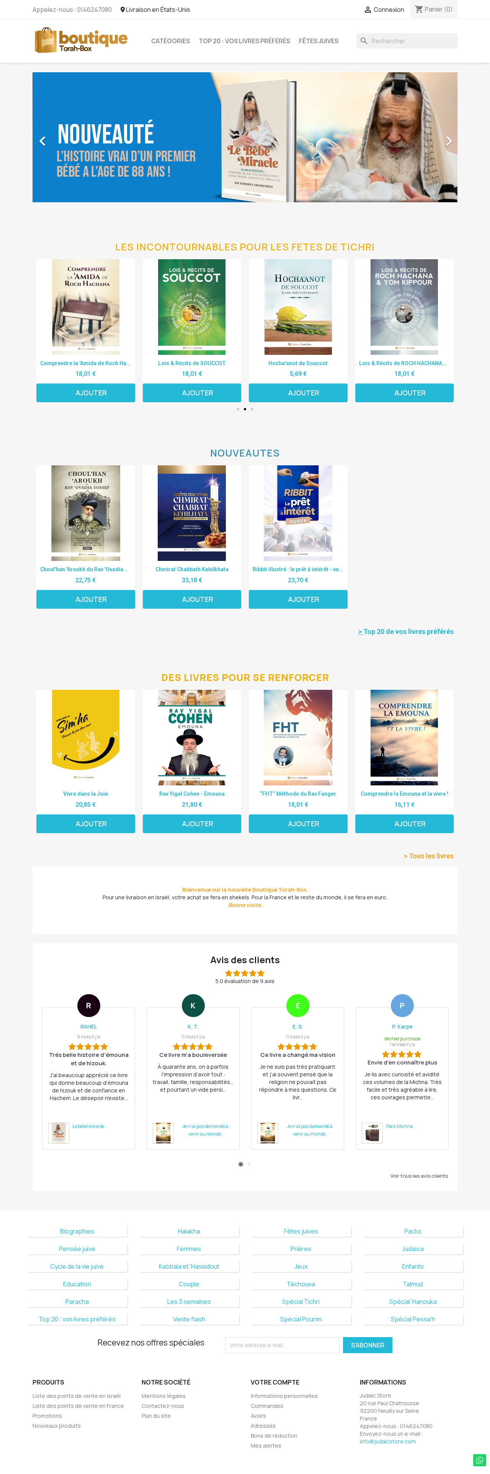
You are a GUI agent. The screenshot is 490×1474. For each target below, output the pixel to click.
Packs (412, 1231)
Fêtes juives (318, 41)
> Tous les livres (429, 856)
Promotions (47, 1415)
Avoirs (258, 1415)
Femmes (189, 1249)
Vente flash (189, 1319)
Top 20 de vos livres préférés (406, 631)
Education (77, 1284)
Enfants (413, 1266)
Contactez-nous (163, 1405)
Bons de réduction (274, 1435)
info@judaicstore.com (388, 1441)
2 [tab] (249, 1164)
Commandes (267, 1405)
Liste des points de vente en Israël (77, 1395)
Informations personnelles (284, 1395)
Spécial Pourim (301, 1319)
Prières (301, 1249)
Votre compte (275, 1382)
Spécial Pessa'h (413, 1319)
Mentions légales (164, 1395)
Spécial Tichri (301, 1301)
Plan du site (156, 1415)
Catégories (170, 41)
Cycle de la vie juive (77, 1266)
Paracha (77, 1301)
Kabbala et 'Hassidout (189, 1266)
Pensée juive (77, 1249)
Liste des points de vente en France (78, 1405)
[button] (64, 137)
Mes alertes (266, 1445)
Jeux (300, 1266)
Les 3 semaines (189, 1301)
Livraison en (157, 9)
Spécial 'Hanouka (413, 1301)
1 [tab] (240, 1164)
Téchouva (301, 1284)
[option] (245, 137)
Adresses (263, 1425)
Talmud (413, 1284)
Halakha (189, 1231)
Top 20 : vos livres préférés (244, 41)
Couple (189, 1284)
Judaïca (413, 1249)
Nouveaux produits (57, 1425)
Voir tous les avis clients (419, 1175)
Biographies (77, 1231)
